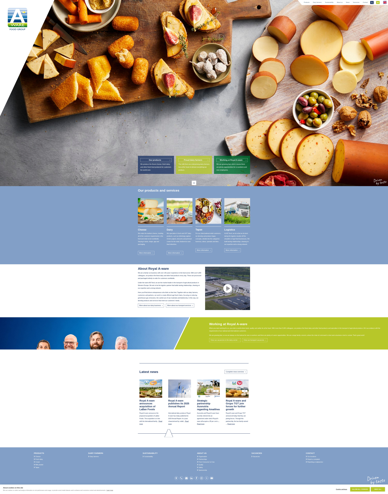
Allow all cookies (360, 489)
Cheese (38, 456)
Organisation (202, 456)
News (348, 2)
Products (306, 2)
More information (145, 253)
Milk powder (39, 465)
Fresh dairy (39, 459)
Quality (200, 465)
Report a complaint (313, 459)
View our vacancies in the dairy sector (224, 340)
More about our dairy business (150, 305)
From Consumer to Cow (206, 462)
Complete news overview (235, 372)
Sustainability (329, 2)
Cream (37, 462)
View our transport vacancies (254, 340)
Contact (365, 2)
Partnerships (202, 459)
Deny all (378, 489)
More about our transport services (179, 305)
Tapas (37, 467)
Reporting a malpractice (315, 462)
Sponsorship (202, 470)
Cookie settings (341, 489)
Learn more (109, 490)
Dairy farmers (317, 2)
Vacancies (356, 2)
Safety (200, 467)
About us (340, 2)
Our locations (311, 456)
